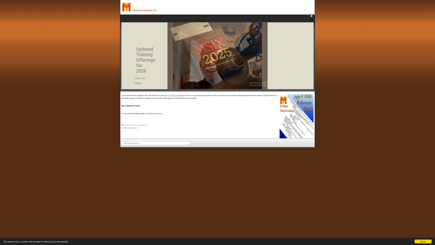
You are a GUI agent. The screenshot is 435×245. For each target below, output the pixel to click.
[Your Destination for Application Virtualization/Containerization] (29, 7)
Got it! (423, 241)
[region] (217, 55)
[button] (217, 55)
